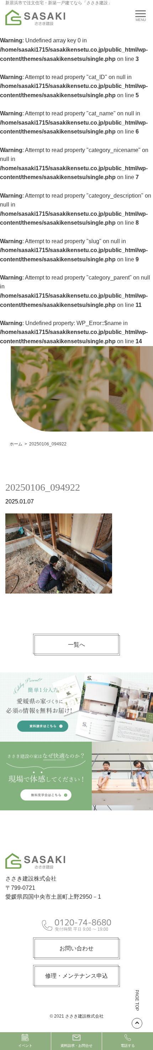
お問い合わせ (76, 948)
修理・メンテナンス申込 (76, 976)
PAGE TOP (136, 1000)
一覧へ (76, 645)
